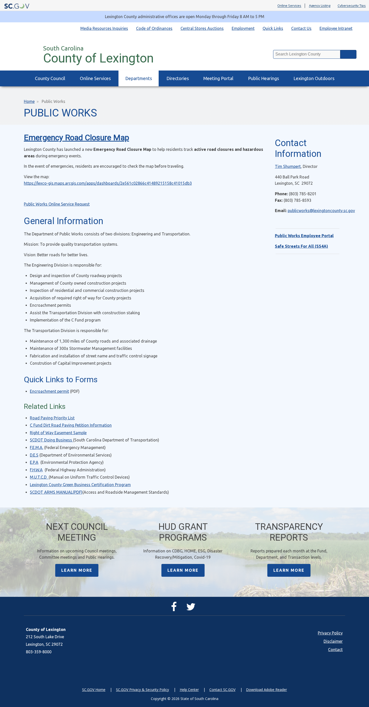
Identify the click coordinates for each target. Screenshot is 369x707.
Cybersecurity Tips (352, 6)
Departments (138, 78)
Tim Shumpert (288, 166)
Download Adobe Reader (266, 689)
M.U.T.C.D (39, 477)
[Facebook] (175, 609)
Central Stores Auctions (202, 28)
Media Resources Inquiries (104, 28)
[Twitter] (192, 609)
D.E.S (34, 455)
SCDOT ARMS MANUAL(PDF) (56, 492)
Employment (243, 28)
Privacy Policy (330, 633)
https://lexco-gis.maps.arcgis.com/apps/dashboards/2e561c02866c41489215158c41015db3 (108, 183)
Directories (177, 78)
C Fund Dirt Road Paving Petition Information (71, 425)
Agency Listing (319, 6)
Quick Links (273, 28)
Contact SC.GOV (222, 689)
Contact (335, 649)
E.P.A (34, 462)
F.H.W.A (36, 470)
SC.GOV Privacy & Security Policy (142, 689)
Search (348, 54)
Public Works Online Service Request (57, 204)
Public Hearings (263, 78)
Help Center (189, 689)
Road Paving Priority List (52, 418)
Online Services (289, 6)
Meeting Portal (218, 78)
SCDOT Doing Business (51, 440)
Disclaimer (333, 641)
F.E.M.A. (36, 447)
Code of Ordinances (154, 28)
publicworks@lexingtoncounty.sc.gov (321, 210)
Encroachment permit (49, 391)
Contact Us (301, 28)
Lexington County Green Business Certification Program (80, 484)
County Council (50, 78)
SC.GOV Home (93, 689)
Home (29, 101)
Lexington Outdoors (313, 78)
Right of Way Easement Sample (58, 432)
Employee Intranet (336, 28)
